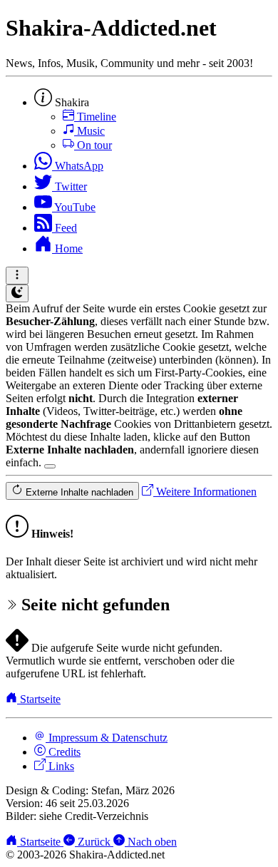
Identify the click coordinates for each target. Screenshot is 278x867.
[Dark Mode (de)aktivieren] (17, 293)
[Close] (50, 466)
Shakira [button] (70, 102)
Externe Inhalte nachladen (78, 492)
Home (67, 248)
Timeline (95, 117)
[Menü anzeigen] (17, 275)
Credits (63, 752)
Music (89, 131)
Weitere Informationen (205, 492)
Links (60, 766)
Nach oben (151, 842)
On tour (93, 145)
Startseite (39, 699)
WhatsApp (77, 166)
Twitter (69, 186)
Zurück (94, 842)
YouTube (74, 207)
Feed (64, 228)
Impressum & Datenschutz (107, 738)
